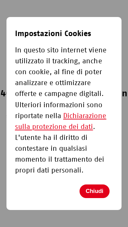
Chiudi (94, 191)
